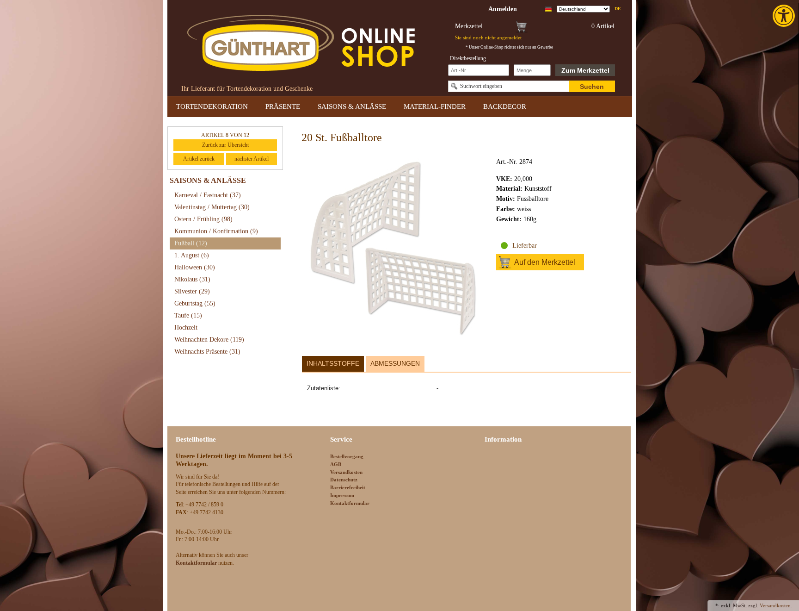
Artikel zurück (199, 159)
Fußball (190, 243)
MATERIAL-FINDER (435, 106)
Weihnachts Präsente (207, 351)
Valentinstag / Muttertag (212, 207)
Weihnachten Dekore (209, 339)
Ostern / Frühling (203, 219)
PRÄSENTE (282, 106)
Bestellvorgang (346, 456)
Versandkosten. (776, 605)
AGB (335, 464)
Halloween (194, 267)
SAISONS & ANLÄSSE (352, 106)
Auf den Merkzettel (544, 262)
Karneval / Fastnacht (207, 195)
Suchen (592, 86)
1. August (191, 255)
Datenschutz (343, 479)
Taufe (188, 315)
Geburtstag (194, 303)
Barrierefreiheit (347, 487)
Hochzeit (185, 327)
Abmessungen (395, 363)
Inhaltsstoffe (333, 363)
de (618, 8)
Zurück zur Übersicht (225, 145)
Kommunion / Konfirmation (216, 231)
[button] (785, 16)
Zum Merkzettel (585, 70)
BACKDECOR (504, 106)
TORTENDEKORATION (212, 106)
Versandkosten (346, 472)
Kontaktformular (349, 503)
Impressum (342, 495)
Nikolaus (192, 279)
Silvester (192, 291)
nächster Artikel (251, 159)
